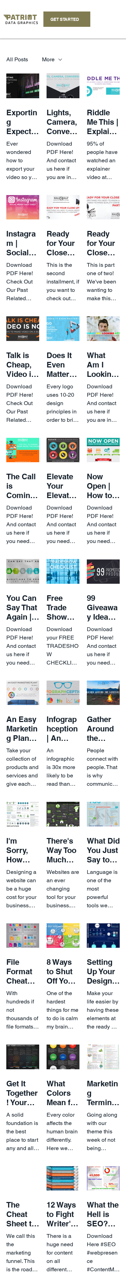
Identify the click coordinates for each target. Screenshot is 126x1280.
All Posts (17, 59)
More (48, 59)
